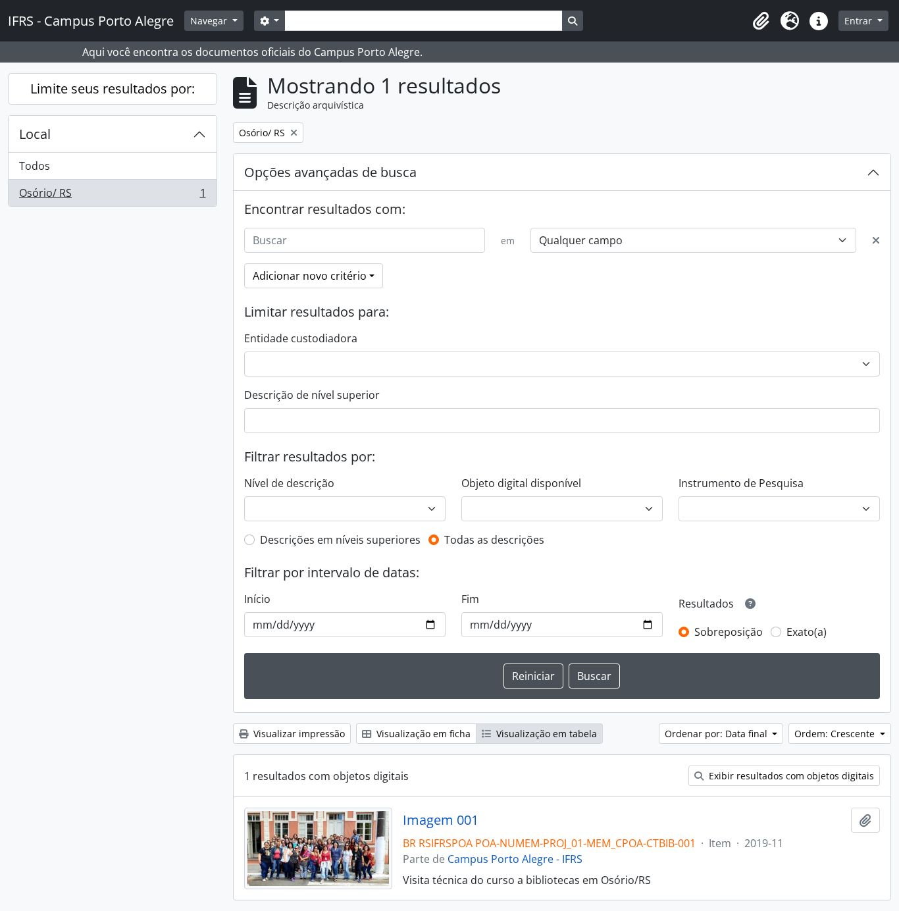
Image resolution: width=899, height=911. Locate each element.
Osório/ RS (112, 196)
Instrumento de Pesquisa (741, 483)
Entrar (859, 20)
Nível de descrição (289, 483)
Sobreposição (728, 632)
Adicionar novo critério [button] (310, 276)
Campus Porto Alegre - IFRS (515, 859)
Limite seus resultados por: (112, 88)
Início (257, 599)
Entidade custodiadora (300, 338)
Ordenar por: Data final (717, 733)
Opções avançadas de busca (330, 172)
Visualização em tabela (545, 733)
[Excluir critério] (876, 240)
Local (35, 134)
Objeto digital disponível (521, 483)
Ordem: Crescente (835, 733)
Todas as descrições (494, 540)
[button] (760, 21)
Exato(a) (806, 632)
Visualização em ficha (422, 733)
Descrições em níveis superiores (340, 540)
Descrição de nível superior (312, 395)
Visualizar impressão (298, 733)
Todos (34, 166)
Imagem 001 (440, 820)
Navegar (210, 20)
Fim (470, 599)
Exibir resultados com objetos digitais (790, 775)
